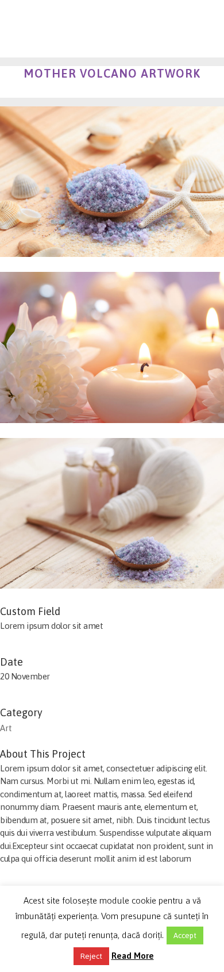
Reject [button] (91, 956)
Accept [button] (184, 935)
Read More (132, 956)
